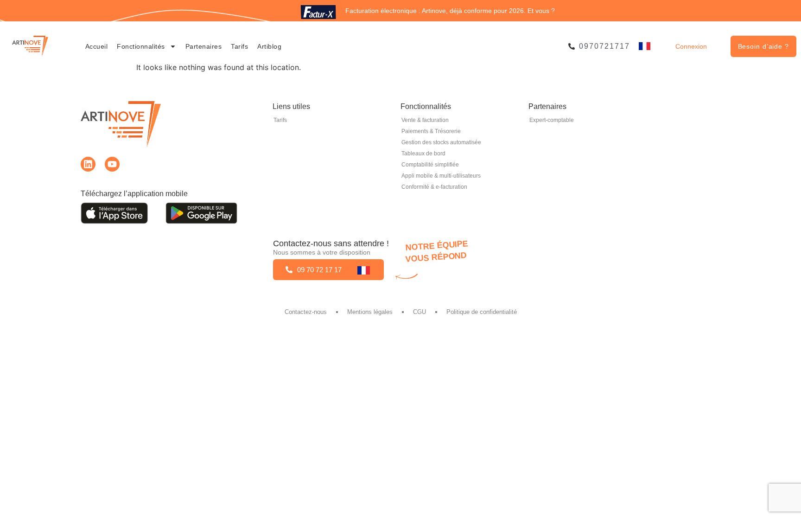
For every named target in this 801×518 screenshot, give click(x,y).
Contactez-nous (306, 311)
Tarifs (239, 46)
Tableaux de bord (423, 153)
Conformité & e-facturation (434, 187)
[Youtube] (112, 164)
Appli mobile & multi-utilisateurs (441, 176)
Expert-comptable (551, 120)
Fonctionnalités (141, 46)
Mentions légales (370, 311)
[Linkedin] (88, 164)
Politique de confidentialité (481, 311)
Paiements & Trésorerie (431, 131)
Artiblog (269, 46)
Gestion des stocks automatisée (441, 142)
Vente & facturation (425, 120)
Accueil (96, 46)
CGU (419, 311)
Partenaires (203, 46)
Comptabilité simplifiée (430, 164)
